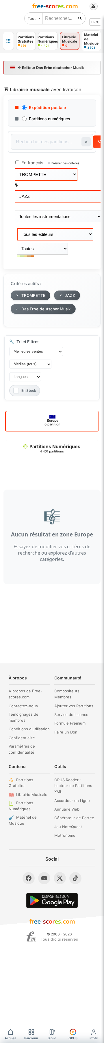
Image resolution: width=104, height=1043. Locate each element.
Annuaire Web (66, 809)
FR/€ (95, 22)
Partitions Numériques (54, 448)
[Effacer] (86, 141)
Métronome (64, 835)
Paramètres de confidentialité (22, 749)
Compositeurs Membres (66, 694)
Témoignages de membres (23, 717)
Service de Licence (71, 714)
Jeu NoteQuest (68, 826)
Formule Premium (70, 723)
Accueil (10, 1038)
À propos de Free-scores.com (25, 694)
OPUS (72, 1038)
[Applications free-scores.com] (8, 41)
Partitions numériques (49, 118)
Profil (94, 1038)
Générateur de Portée (74, 817)
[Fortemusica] (31, 936)
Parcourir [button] (31, 1038)
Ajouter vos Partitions (73, 706)
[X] (60, 878)
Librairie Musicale (31, 794)
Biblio (52, 1038)
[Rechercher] (80, 18)
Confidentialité (22, 738)
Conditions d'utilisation (29, 729)
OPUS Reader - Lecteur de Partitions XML (73, 786)
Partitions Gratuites (21, 783)
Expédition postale (47, 107)
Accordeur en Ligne (72, 800)
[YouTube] (44, 878)
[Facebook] (29, 878)
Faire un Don (65, 732)
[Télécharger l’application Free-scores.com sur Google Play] (52, 900)
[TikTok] (75, 878)
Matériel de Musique (23, 820)
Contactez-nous (23, 706)
